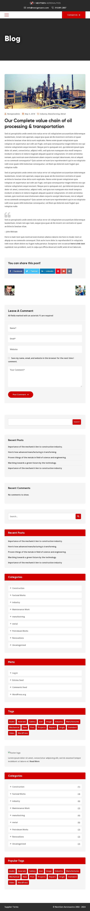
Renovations (18, 638)
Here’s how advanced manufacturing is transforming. (32, 452)
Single (62, 727)
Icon (41, 721)
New (25, 727)
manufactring (54, 114)
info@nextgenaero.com (38, 7)
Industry (59, 721)
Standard (72, 727)
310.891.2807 (60, 7)
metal (63, 114)
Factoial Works (19, 595)
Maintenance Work (21, 609)
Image (49, 721)
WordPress (23, 733)
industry (43, 114)
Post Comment (19, 395)
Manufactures (72, 721)
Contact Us (72, 15)
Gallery (32, 721)
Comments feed (19, 687)
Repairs (52, 727)
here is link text (78, 243)
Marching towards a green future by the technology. (32, 463)
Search (77, 422)
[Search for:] (45, 516)
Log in (15, 673)
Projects (42, 727)
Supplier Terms (11, 907)
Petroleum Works (20, 631)
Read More (34, 761)
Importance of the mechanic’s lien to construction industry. (35, 446)
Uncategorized (19, 645)
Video (11, 733)
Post (32, 727)
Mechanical (14, 727)
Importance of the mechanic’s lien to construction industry (35, 468)
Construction (18, 588)
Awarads (22, 721)
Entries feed (18, 680)
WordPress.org (19, 694)
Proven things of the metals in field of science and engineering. (37, 457)
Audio (12, 721)
